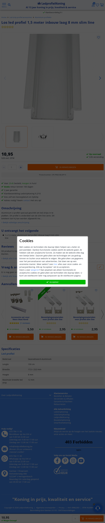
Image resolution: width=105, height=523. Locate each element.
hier (55, 264)
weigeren (35, 270)
